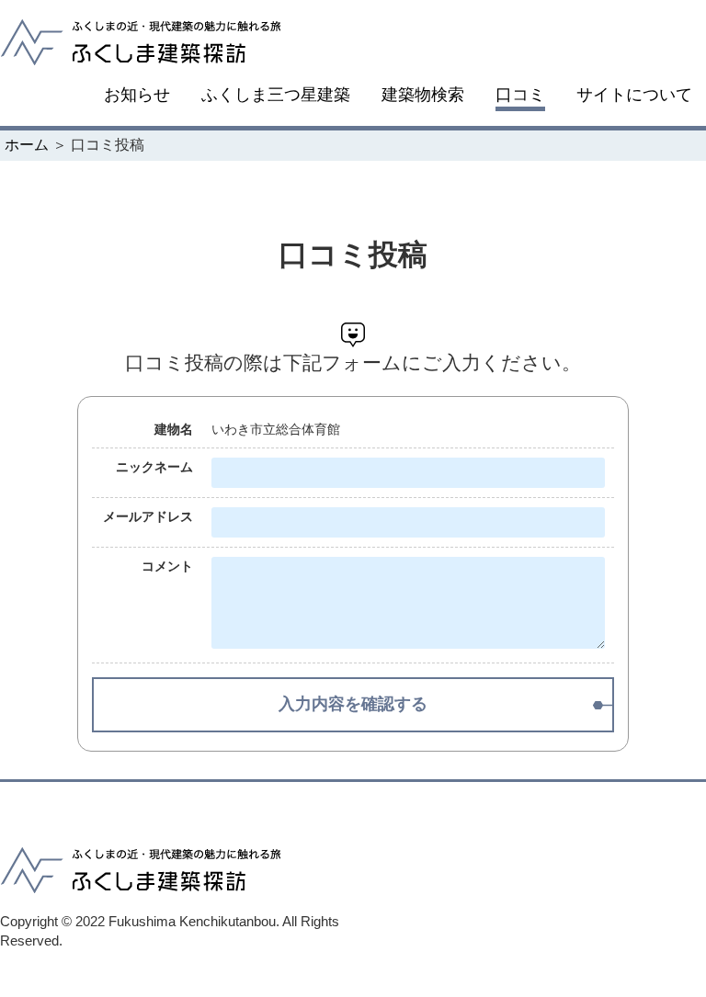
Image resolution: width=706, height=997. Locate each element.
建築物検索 (422, 94)
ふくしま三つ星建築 (275, 94)
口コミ (520, 94)
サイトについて (634, 94)
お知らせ (137, 94)
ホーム (27, 145)
